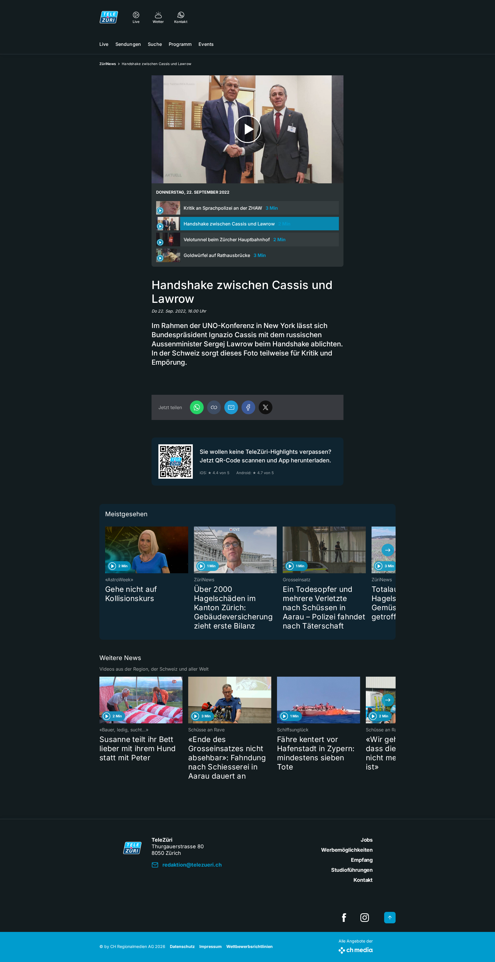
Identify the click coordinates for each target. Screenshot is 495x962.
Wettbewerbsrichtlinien (249, 946)
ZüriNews (107, 64)
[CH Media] (356, 949)
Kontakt (363, 880)
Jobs (367, 840)
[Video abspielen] (247, 129)
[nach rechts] (388, 550)
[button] (214, 407)
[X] (265, 407)
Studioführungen (352, 870)
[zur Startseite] (109, 17)
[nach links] (107, 550)
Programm (180, 44)
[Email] (231, 407)
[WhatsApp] (197, 407)
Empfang (362, 860)
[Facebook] (248, 407)
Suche (155, 44)
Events (206, 44)
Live (104, 44)
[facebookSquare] (344, 917)
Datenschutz (182, 946)
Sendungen (128, 44)
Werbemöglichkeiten (347, 850)
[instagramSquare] (364, 917)
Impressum (210, 946)
